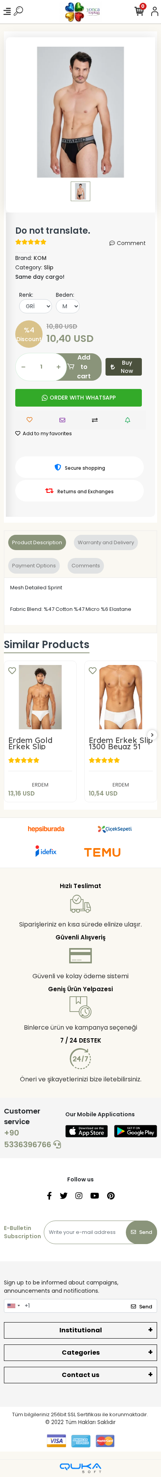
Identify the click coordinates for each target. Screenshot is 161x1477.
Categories (81, 1352)
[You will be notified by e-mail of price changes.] (129, 420)
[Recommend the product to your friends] (64, 420)
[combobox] (13, 1306)
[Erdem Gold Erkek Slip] (40, 697)
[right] (152, 735)
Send (145, 1232)
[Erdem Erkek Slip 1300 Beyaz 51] (121, 697)
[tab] (37, 542)
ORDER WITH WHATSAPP (83, 397)
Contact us (80, 1374)
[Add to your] (97, 420)
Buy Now (127, 367)
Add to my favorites (46, 433)
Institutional (80, 1330)
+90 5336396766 (28, 1138)
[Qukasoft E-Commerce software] (80, 1468)
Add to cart (84, 367)
